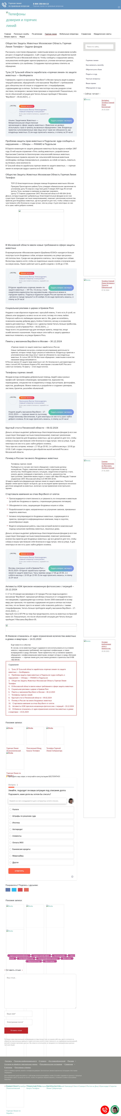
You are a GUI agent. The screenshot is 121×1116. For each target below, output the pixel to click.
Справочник (86, 34)
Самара (82, 1086)
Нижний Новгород (65, 1086)
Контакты (8, 1061)
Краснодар (104, 1086)
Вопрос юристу (10, 37)
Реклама (71, 1061)
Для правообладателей (57, 1061)
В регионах (8, 1067)
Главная (7, 34)
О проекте (42, 1061)
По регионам (37, 34)
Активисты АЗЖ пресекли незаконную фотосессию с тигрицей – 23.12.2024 (41, 706)
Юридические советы (102, 34)
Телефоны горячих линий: (21, 695)
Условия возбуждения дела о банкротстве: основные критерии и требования (106, 645)
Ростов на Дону (92, 1086)
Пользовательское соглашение (51, 1064)
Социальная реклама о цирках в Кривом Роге (28, 689)
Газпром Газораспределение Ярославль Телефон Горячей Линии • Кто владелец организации (108, 465)
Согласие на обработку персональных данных (20, 1064)
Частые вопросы (93, 79)
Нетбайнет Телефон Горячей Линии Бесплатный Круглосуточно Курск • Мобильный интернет (108, 104)
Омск (75, 1086)
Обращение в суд (93, 88)
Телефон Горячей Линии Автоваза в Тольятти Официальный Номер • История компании (108, 284)
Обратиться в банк (94, 69)
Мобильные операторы (69, 34)
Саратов (113, 1086)
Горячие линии (51, 34)
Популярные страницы (23, 1067)
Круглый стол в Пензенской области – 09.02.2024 (30, 698)
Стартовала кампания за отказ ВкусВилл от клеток (31, 703)
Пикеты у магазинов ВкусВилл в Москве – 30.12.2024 (32, 692)
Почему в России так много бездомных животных (30, 701)
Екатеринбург (44, 1086)
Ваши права (91, 83)
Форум (22, 37)
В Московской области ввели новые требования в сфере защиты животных (41, 686)
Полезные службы (21, 34)
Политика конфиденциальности (25, 1061)
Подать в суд (91, 74)
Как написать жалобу (95, 65)
